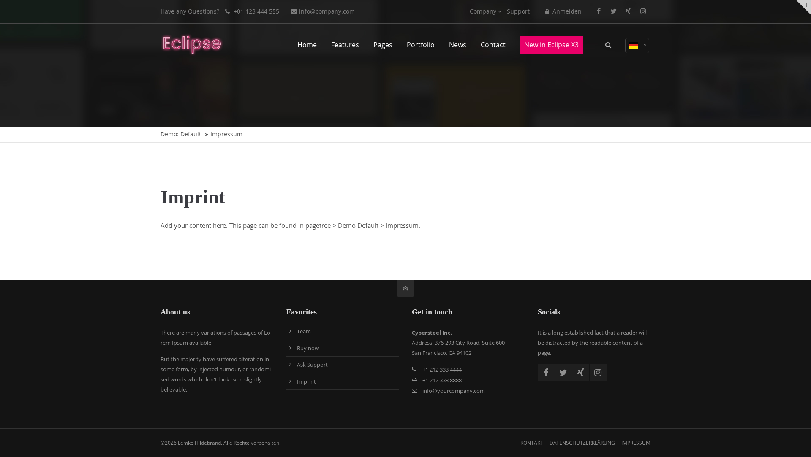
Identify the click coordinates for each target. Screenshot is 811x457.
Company (483, 11)
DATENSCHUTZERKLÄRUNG (582, 442)
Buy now (308, 348)
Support (518, 11)
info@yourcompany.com (453, 391)
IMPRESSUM (635, 442)
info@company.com (327, 11)
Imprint (306, 381)
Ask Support (312, 364)
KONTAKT (531, 442)
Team (304, 331)
